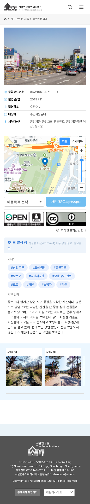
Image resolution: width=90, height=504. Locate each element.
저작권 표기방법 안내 (73, 230)
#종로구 (16, 276)
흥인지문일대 (40, 19)
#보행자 (47, 284)
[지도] (65, 141)
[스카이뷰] (77, 141)
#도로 (14, 284)
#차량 (30, 284)
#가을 (63, 284)
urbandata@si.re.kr (63, 474)
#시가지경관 (36, 276)
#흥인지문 (60, 267)
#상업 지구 (17, 267)
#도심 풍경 (39, 267)
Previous (9, 369)
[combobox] (59, 492)
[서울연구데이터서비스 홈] (23, 7)
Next (80, 369)
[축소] (81, 187)
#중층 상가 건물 (62, 276)
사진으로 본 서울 (20, 19)
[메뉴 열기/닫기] (81, 7)
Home (5, 19)
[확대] (81, 150)
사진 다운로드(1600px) (66, 201)
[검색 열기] (70, 7)
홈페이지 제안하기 (27, 492)
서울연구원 (45, 449)
